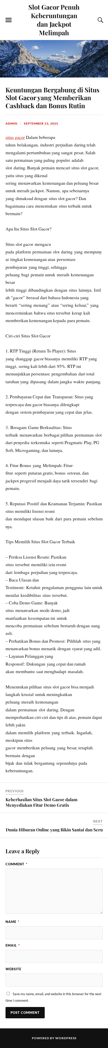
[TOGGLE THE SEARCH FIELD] (100, 20)
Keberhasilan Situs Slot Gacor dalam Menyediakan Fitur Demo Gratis (41, 802)
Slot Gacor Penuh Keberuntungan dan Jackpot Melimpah (54, 20)
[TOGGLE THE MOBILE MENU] (9, 20)
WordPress (65, 1038)
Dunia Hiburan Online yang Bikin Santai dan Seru (54, 829)
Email (13, 945)
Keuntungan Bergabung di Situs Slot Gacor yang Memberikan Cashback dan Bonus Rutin (52, 97)
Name (12, 922)
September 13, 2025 (41, 123)
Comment (16, 864)
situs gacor (15, 137)
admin (11, 123)
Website (13, 969)
